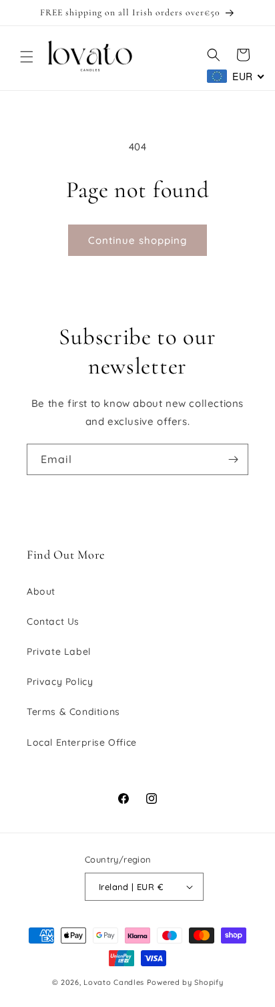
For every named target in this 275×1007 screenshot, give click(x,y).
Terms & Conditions (73, 712)
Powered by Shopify (185, 982)
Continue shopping (137, 240)
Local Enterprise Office (82, 742)
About (41, 591)
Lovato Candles (113, 982)
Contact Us (53, 621)
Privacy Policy (60, 682)
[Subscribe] (233, 459)
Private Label (59, 651)
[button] (26, 56)
